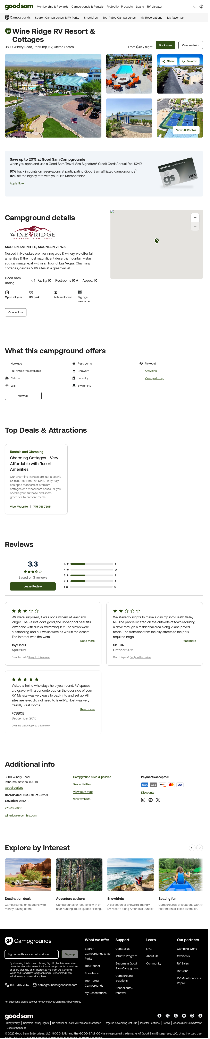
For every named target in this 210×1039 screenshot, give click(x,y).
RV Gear (182, 970)
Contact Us (123, 948)
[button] (17, 183)
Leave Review (33, 586)
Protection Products (120, 6)
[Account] (201, 6)
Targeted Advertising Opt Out (120, 1023)
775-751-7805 (42, 506)
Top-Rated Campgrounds (119, 17)
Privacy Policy (45, 1001)
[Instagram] (143, 800)
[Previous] (192, 848)
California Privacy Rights (68, 1001)
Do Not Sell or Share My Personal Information (76, 1023)
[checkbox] (6, 963)
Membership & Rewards (52, 6)
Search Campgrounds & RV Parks (57, 17)
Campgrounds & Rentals (87, 6)
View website (190, 45)
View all (23, 396)
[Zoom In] (195, 217)
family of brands (42, 973)
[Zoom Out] (195, 226)
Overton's (183, 956)
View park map (154, 378)
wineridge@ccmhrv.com (20, 815)
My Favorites (175, 17)
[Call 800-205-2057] (194, 6)
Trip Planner (92, 966)
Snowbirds (91, 17)
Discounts (147, 792)
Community (153, 963)
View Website (19, 506)
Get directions (14, 787)
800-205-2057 (19, 985)
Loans (140, 6)
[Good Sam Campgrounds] (28, 941)
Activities (151, 371)
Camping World (187, 948)
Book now (165, 45)
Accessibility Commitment (187, 1023)
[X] (158, 800)
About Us (152, 956)
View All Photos (186, 130)
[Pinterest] (151, 800)
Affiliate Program (126, 956)
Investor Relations (150, 1023)
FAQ (149, 948)
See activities (82, 784)
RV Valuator (154, 6)
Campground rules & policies (92, 777)
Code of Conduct (16, 1028)
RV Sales (183, 963)
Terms (166, 1023)
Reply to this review (39, 657)
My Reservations (151, 17)
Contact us (15, 312)
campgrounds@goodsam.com (57, 985)
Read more (87, 641)
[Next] (199, 848)
